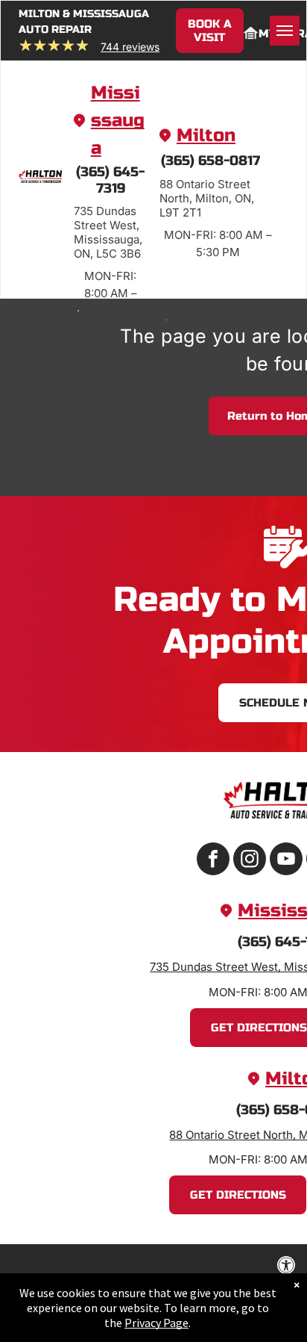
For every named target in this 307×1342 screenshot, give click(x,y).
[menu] (285, 31)
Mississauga (118, 120)
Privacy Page (156, 1322)
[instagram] (249, 860)
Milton (206, 135)
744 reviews (130, 46)
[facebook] (213, 860)
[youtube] (286, 860)
